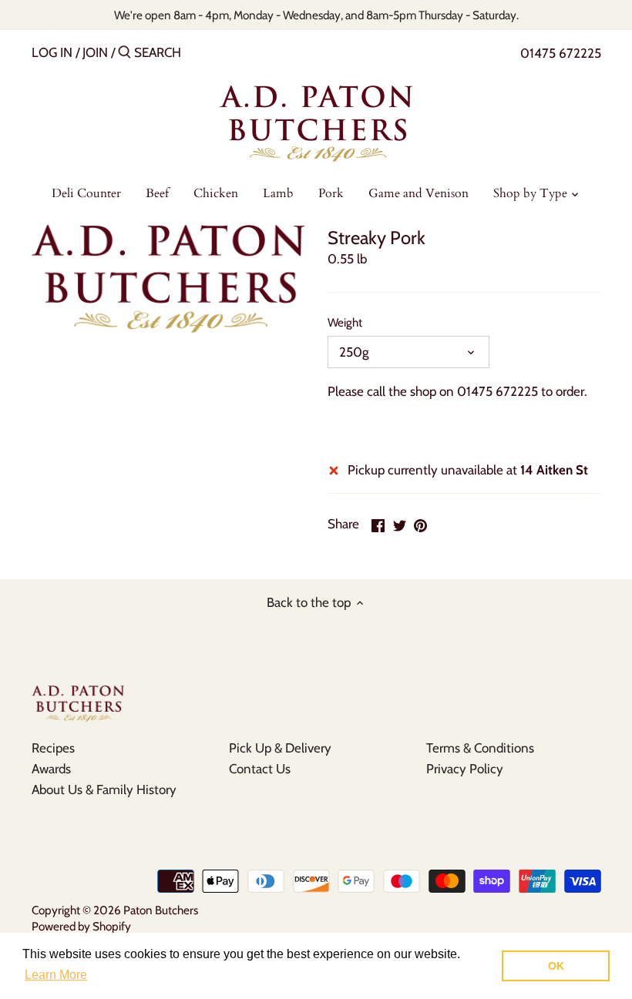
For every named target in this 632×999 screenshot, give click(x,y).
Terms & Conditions (480, 748)
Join (95, 52)
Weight (345, 323)
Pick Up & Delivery (280, 748)
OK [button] (556, 966)
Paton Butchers (160, 910)
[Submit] (124, 53)
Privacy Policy (464, 768)
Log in (52, 52)
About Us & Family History (104, 789)
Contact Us (260, 768)
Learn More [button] (56, 974)
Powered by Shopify (81, 926)
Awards (51, 768)
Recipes (53, 748)
